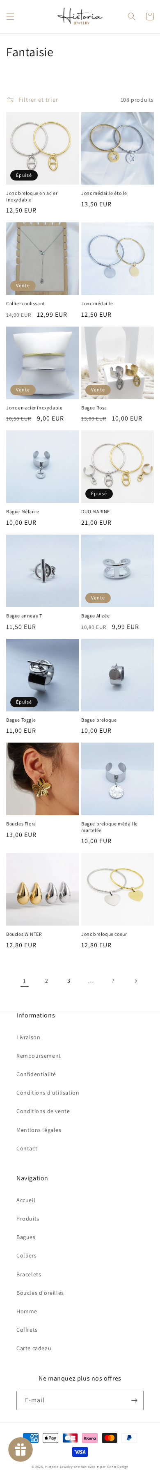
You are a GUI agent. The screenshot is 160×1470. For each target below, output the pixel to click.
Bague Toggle (21, 720)
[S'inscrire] (134, 1400)
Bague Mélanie (22, 511)
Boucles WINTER (24, 934)
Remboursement (38, 1055)
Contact (26, 1148)
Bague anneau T (24, 616)
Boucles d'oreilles (40, 1292)
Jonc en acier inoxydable (34, 408)
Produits (27, 1218)
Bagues (26, 1237)
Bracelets (28, 1274)
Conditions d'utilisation (47, 1092)
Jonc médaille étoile (104, 193)
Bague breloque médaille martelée (109, 827)
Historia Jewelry (59, 1466)
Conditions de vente (43, 1111)
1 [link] (24, 981)
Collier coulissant (25, 303)
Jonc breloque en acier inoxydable (31, 196)
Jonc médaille (97, 303)
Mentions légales (39, 1130)
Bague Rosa (94, 408)
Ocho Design (118, 1466)
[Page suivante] (135, 981)
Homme (26, 1311)
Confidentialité (36, 1074)
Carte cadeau (33, 1348)
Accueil (25, 1200)
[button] (10, 16)
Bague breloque (99, 720)
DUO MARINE (95, 511)
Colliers (26, 1255)
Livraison (28, 1037)
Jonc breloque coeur (104, 934)
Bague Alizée (95, 616)
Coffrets (27, 1329)
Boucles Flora (21, 824)
